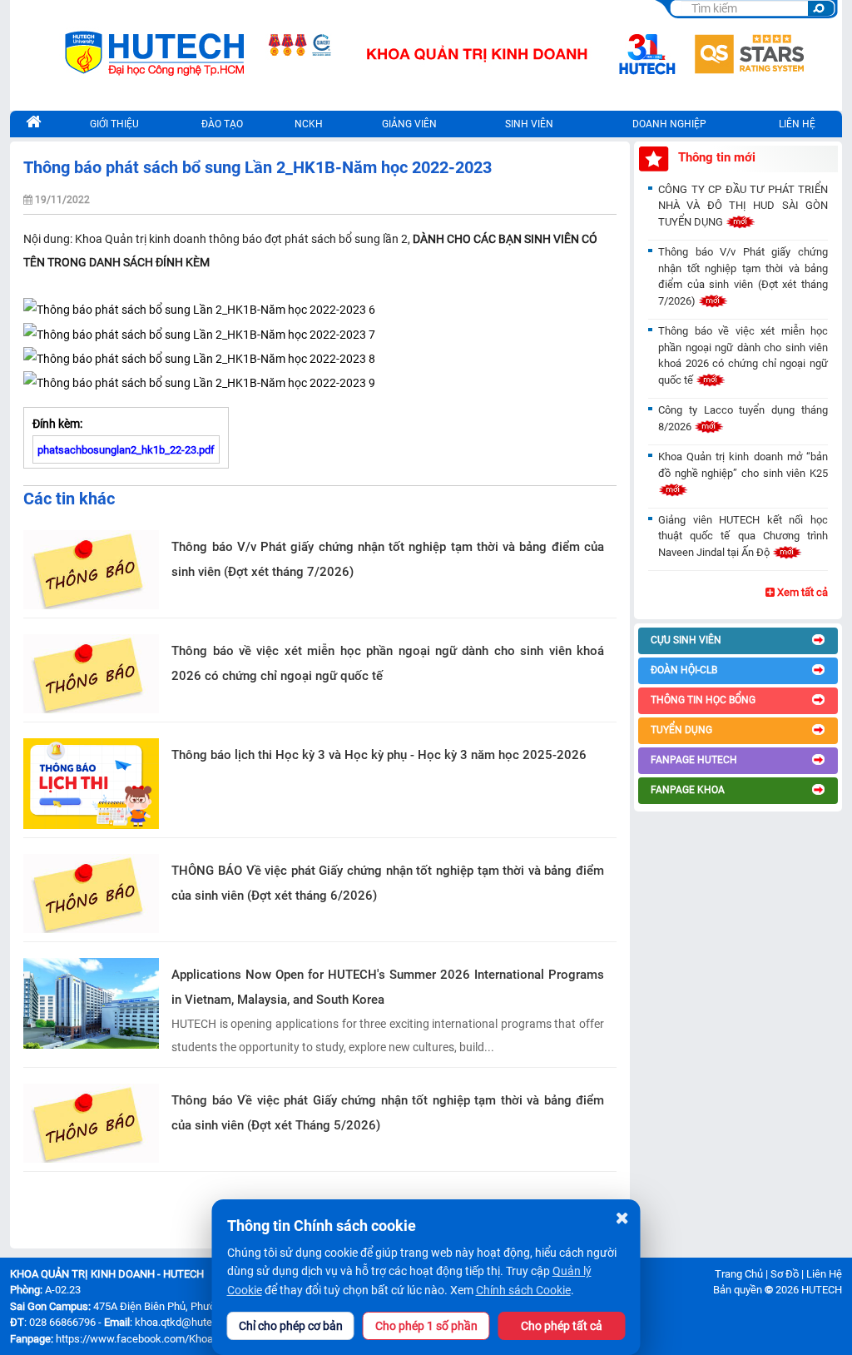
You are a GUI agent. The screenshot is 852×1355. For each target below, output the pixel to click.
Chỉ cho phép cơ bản (291, 1326)
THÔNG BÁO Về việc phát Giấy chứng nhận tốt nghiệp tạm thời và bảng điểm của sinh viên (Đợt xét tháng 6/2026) (387, 883)
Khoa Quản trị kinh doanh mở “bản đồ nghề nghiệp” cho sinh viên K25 (743, 464)
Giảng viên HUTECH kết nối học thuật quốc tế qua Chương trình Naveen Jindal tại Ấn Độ (743, 536)
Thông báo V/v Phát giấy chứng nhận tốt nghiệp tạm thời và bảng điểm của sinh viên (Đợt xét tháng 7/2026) (387, 559)
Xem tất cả (801, 592)
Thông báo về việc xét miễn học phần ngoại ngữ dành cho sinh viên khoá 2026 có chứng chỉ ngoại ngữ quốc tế (387, 663)
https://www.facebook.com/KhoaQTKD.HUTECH (170, 1339)
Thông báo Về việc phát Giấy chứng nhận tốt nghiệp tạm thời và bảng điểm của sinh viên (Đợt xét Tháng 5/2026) (387, 1113)
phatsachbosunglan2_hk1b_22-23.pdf (126, 450)
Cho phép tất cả (561, 1326)
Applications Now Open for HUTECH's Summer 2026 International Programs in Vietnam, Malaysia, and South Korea (387, 987)
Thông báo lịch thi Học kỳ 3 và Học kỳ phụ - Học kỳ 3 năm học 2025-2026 (379, 754)
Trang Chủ (739, 1274)
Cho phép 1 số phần (426, 1326)
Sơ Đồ (784, 1274)
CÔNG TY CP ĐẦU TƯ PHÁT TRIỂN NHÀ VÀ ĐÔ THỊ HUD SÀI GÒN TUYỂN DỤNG (743, 205)
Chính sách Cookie (523, 1290)
